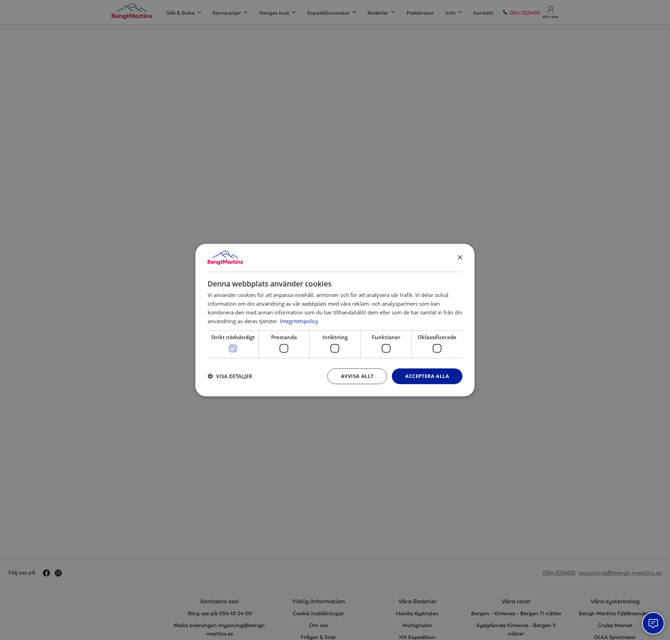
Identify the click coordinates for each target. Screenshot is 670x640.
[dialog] (335, 320)
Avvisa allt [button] (357, 376)
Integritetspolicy (299, 320)
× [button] (459, 257)
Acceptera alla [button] (427, 376)
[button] (230, 376)
